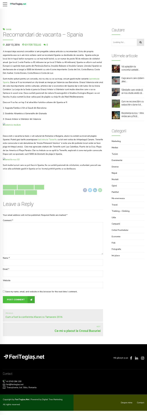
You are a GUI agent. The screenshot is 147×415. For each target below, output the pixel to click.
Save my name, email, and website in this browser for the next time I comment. (41, 291)
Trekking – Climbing (120, 211)
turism (20, 192)
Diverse (115, 166)
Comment (8, 220)
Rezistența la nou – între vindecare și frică (132, 115)
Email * (6, 269)
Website (6, 280)
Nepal (114, 173)
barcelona (10, 187)
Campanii (116, 223)
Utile (114, 217)
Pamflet (115, 192)
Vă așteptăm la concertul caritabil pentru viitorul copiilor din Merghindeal (131, 68)
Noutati (115, 179)
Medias (115, 147)
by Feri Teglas (33, 44)
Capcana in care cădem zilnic (132, 80)
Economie (116, 236)
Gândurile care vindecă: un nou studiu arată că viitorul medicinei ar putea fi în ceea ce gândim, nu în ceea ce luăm (132, 91)
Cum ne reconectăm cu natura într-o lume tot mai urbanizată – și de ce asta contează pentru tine (132, 103)
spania (39, 187)
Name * (6, 258)
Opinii (114, 185)
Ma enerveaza (118, 198)
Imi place (116, 255)
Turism (8, 29)
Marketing (116, 141)
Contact (140, 402)
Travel (115, 204)
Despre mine (126, 402)
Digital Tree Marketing (52, 399)
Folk (113, 242)
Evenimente (117, 160)
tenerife (8, 192)
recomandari (25, 187)
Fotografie (116, 249)
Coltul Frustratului (120, 230)
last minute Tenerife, (47, 139)
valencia (31, 192)
